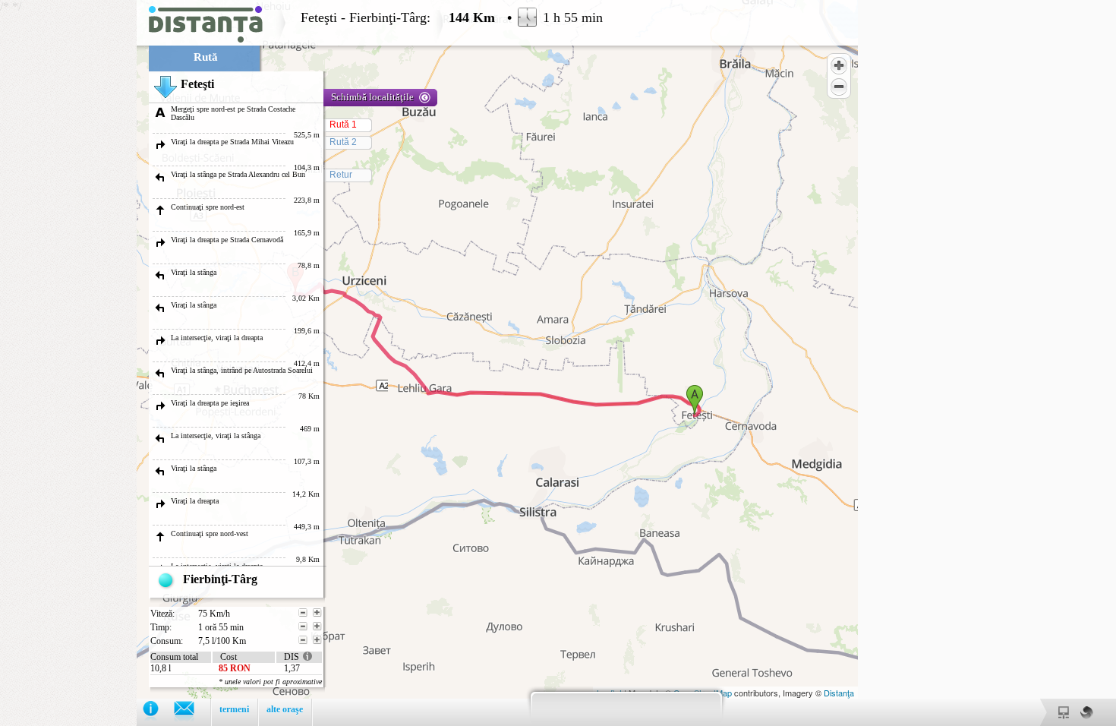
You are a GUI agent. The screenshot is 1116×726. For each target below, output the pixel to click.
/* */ (301, 363)
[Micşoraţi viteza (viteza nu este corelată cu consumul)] (302, 612)
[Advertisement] (68, 228)
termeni (234, 709)
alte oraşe (284, 709)
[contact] (192, 712)
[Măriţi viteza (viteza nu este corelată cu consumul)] (317, 612)
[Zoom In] (839, 65)
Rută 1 (343, 124)
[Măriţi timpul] (317, 626)
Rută (206, 57)
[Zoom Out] (839, 86)
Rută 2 (343, 142)
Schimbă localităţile (372, 97)
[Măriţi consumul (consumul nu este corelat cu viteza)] (317, 640)
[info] (158, 712)
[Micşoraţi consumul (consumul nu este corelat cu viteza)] (302, 640)
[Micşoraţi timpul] (302, 626)
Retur (340, 174)
